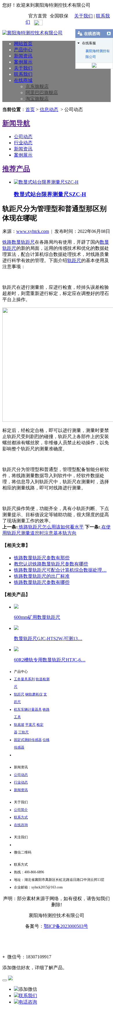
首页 (30, 109)
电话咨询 (28, 1002)
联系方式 (21, 817)
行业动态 (23, 142)
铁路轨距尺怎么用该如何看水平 (51, 526)
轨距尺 (74, 260)
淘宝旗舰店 (37, 98)
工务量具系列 (24, 679)
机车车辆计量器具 (28, 709)
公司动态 (23, 136)
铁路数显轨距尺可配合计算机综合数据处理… (60, 570)
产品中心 (23, 49)
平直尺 (30, 725)
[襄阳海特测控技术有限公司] (32, 32)
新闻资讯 (23, 55)
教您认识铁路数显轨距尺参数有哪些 (51, 563)
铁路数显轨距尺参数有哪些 (42, 582)
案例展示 (23, 61)
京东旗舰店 (37, 86)
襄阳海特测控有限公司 (97, 51)
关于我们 (83, 15)
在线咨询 (21, 825)
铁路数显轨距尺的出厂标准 (42, 576)
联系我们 (23, 74)
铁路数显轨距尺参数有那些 (42, 557)
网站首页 (23, 43)
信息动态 (49, 109)
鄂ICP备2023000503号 (66, 926)
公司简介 (21, 810)
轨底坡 (19, 725)
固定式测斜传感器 (28, 740)
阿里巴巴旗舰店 (41, 92)
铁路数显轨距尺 (18, 242)
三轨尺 (23, 732)
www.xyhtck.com (32, 231)
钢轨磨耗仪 (34, 694)
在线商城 (23, 80)
